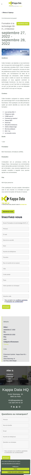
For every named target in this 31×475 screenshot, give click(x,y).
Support (9, 381)
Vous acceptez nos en (16, 300)
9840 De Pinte (15, 396)
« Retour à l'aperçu (7, 12)
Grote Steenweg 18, (15, 394)
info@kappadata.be (15, 400)
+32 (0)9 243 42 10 (15, 402)
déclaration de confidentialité (14, 301)
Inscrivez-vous (23, 23)
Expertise (9, 376)
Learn (8, 379)
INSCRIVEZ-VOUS (8, 211)
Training (6, 344)
